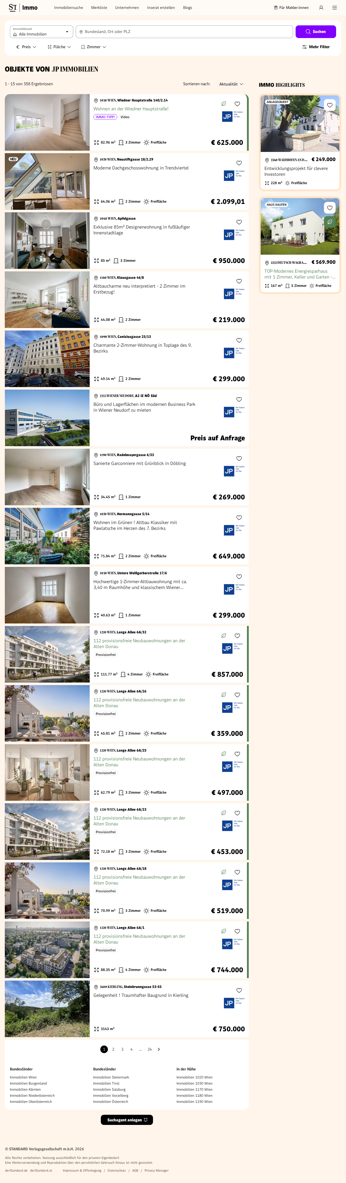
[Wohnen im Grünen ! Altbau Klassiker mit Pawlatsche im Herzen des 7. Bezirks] (127, 536)
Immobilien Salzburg (109, 1089)
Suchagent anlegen (124, 1120)
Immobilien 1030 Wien (195, 1083)
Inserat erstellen (161, 7)
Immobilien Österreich (110, 1102)
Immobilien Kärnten (25, 1089)
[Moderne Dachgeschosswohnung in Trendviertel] (127, 181)
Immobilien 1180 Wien (195, 1095)
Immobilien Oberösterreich (31, 1102)
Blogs (187, 7)
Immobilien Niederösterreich (32, 1095)
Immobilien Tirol (106, 1083)
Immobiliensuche (68, 7)
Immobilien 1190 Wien (195, 1102)
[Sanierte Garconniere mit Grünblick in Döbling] (127, 477)
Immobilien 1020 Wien (195, 1077)
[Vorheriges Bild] (13, 122)
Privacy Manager (157, 1170)
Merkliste (99, 7)
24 (150, 1049)
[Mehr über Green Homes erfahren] (223, 104)
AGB (135, 1170)
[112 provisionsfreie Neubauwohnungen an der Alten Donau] (126, 654)
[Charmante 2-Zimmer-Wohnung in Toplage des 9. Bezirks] (127, 358)
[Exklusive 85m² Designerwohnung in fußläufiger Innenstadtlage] (127, 240)
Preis (26, 46)
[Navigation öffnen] (334, 7)
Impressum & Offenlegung (82, 1170)
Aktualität (228, 84)
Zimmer (94, 46)
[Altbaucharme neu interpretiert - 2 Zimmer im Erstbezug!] (127, 299)
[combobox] (184, 32)
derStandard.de (16, 1170)
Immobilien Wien (23, 1077)
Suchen (319, 31)
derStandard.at (41, 1170)
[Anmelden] (321, 7)
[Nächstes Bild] (81, 122)
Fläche (59, 46)
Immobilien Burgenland (28, 1083)
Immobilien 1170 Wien (195, 1089)
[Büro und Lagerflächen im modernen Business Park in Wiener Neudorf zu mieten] (127, 418)
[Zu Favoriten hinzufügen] (237, 104)
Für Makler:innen (294, 7)
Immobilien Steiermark (111, 1077)
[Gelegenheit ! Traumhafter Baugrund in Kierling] (127, 1009)
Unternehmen (127, 7)
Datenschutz (117, 1170)
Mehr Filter (319, 46)
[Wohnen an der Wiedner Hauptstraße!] (126, 122)
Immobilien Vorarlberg (110, 1095)
